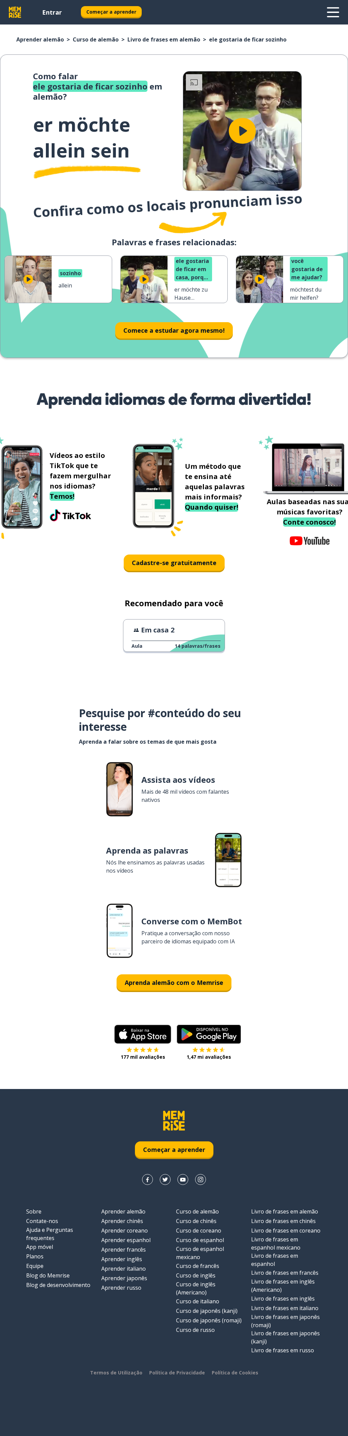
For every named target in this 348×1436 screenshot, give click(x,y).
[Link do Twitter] (165, 1179)
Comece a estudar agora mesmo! (174, 330)
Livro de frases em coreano (285, 1230)
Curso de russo (195, 1330)
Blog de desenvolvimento (58, 1285)
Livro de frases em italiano (284, 1308)
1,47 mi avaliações (209, 1057)
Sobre (33, 1211)
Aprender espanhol (126, 1240)
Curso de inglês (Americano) (195, 1288)
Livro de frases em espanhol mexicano (275, 1243)
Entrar (52, 12)
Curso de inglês (195, 1275)
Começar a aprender (111, 12)
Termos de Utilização (116, 1372)
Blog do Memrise (48, 1275)
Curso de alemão (96, 39)
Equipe (35, 1266)
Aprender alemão (40, 39)
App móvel (39, 1247)
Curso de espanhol (200, 1240)
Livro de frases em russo (282, 1350)
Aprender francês (123, 1249)
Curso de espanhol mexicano (200, 1253)
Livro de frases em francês (284, 1272)
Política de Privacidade (177, 1372)
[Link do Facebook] (147, 1179)
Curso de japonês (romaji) (209, 1320)
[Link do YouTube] (182, 1179)
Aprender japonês (124, 1278)
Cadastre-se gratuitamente (174, 563)
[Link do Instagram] (200, 1179)
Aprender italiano (123, 1268)
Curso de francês (197, 1266)
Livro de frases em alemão (163, 39)
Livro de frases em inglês (283, 1298)
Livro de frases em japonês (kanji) (285, 1337)
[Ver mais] (333, 12)
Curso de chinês (196, 1221)
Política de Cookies (235, 1372)
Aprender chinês (122, 1221)
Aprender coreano (124, 1230)
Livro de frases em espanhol (274, 1260)
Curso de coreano (198, 1230)
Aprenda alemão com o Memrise (174, 982)
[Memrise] (15, 12)
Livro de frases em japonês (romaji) (285, 1321)
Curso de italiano (197, 1301)
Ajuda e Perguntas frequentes (49, 1234)
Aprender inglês (121, 1259)
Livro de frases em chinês (283, 1221)
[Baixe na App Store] (142, 1034)
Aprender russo (121, 1287)
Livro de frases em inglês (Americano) (283, 1285)
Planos (35, 1256)
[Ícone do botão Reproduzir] (242, 131)
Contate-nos (42, 1221)
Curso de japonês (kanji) (207, 1311)
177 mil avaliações (143, 1057)
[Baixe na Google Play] (209, 1034)
